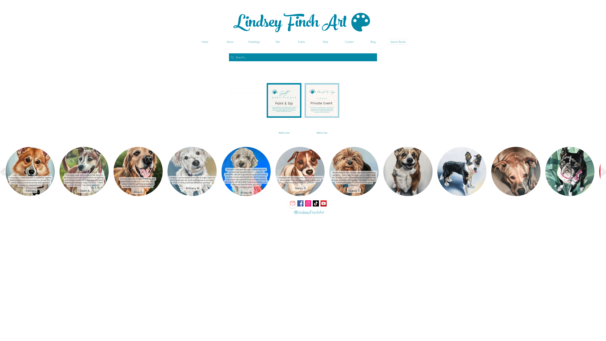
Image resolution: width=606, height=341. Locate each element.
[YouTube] (324, 203)
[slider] (230, 93)
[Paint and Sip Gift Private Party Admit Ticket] (322, 100)
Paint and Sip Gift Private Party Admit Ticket (322, 122)
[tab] (240, 67)
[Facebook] (300, 203)
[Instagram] (308, 203)
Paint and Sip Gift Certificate (284, 122)
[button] (30, 171)
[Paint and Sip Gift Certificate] (284, 100)
